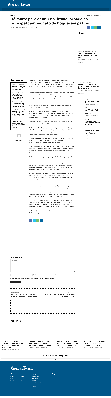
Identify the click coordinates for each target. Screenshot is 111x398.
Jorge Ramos (14, 27)
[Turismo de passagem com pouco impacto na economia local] (89, 42)
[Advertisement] (42, 239)
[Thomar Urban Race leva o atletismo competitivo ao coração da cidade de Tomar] (41, 331)
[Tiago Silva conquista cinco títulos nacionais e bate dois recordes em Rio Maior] (96, 331)
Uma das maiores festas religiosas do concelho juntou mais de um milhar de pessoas (18, 124)
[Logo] (19, 4)
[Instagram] (103, 1)
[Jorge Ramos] (19, 136)
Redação (85, 51)
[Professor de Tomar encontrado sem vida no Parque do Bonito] (81, 101)
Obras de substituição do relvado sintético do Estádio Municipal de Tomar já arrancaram (13, 344)
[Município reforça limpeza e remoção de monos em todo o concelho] (81, 131)
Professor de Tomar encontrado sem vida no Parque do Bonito (18, 105)
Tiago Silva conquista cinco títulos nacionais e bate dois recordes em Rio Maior (95, 343)
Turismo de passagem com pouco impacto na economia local (18, 87)
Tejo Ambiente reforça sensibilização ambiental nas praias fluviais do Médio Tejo (18, 114)
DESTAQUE (14, 84)
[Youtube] (108, 1)
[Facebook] (101, 1)
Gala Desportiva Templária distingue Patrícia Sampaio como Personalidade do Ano (67, 343)
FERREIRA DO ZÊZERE (89, 118)
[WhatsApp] (95, 27)
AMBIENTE (14, 109)
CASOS (13, 92)
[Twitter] (105, 1)
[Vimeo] (106, 1)
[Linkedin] (99, 27)
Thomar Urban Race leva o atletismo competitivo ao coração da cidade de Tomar (40, 343)
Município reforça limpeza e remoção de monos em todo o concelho (92, 132)
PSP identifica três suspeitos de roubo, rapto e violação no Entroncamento (18, 96)
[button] (107, 9)
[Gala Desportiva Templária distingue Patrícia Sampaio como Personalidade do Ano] (69, 331)
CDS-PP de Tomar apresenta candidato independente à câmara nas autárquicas (24, 295)
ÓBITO (13, 101)
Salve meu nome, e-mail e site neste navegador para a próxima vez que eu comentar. (33, 278)
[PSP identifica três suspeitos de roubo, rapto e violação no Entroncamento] (89, 73)
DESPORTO (13, 15)
